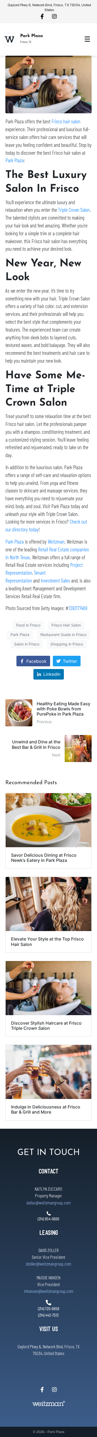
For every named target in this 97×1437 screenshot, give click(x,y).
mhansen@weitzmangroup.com (48, 1291)
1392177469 (77, 608)
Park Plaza (31, 36)
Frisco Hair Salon (66, 625)
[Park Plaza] (9, 39)
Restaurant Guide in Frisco (63, 634)
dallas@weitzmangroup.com (48, 1202)
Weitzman (56, 541)
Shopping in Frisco (66, 644)
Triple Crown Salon (74, 210)
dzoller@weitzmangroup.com (48, 1263)
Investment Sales (55, 580)
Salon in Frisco (26, 644)
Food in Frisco (28, 625)
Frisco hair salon (65, 121)
